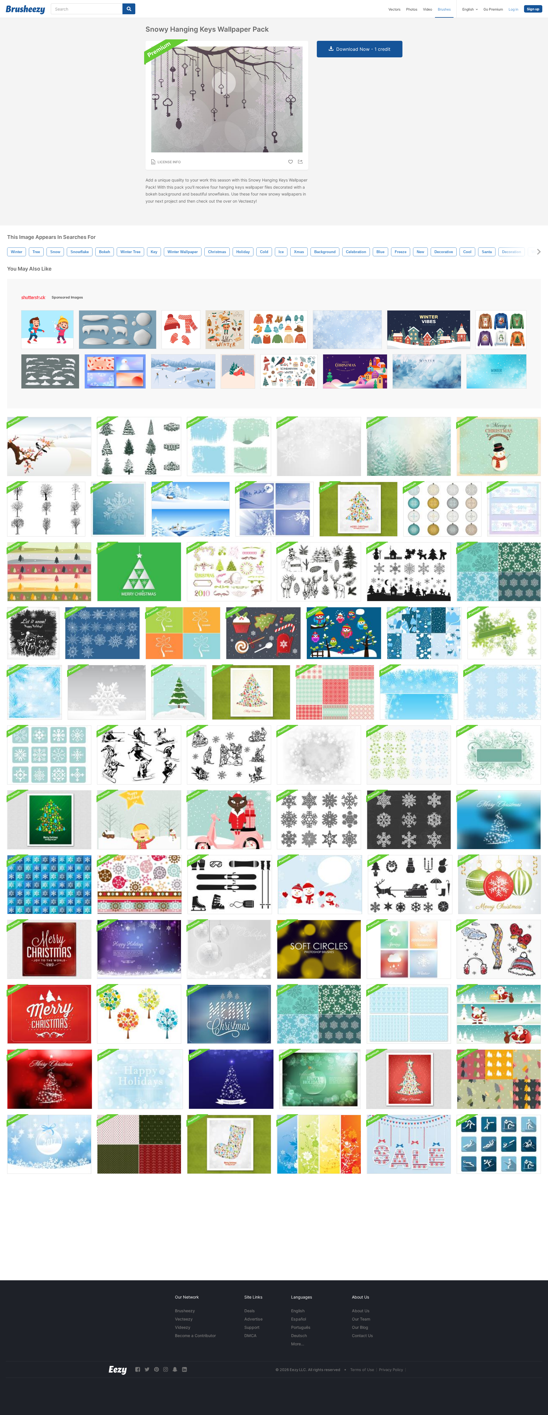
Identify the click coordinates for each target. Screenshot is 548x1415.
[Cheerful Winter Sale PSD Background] (409, 1144)
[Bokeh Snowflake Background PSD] (319, 446)
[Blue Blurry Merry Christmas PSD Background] (229, 1014)
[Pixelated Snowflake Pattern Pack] (335, 692)
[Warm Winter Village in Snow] (428, 331)
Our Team (361, 1319)
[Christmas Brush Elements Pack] (229, 571)
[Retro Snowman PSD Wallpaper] (499, 446)
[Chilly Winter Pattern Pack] (424, 633)
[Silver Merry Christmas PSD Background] (229, 949)
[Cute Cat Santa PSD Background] (229, 819)
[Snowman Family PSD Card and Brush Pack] (320, 884)
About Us (361, 1310)
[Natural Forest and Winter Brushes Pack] (319, 571)
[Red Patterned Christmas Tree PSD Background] (408, 1079)
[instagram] (165, 1369)
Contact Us (362, 1335)
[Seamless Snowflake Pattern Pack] (499, 571)
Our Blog (360, 1327)
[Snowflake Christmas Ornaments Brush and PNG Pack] (442, 509)
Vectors (394, 9)
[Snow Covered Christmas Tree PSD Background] (179, 692)
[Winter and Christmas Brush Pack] (410, 884)
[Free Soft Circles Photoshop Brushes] (319, 949)
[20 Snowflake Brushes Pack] (102, 633)
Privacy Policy (391, 1369)
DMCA (250, 1335)
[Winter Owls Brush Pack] (344, 633)
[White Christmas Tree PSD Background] (139, 571)
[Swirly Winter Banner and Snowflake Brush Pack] (499, 755)
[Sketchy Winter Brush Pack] (499, 949)
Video (427, 9)
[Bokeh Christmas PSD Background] (49, 949)
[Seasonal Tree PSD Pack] (139, 1014)
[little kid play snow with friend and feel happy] (47, 331)
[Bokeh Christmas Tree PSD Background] (358, 509)
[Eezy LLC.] (118, 1369)
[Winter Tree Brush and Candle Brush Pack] (139, 446)
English (298, 1310)
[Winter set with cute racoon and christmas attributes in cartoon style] (225, 331)
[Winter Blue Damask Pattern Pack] (409, 1014)
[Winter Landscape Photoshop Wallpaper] (49, 446)
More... (297, 1343)
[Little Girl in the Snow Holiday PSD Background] (139, 819)
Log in (513, 9)
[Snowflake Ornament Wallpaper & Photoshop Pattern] (139, 884)
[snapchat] (175, 1369)
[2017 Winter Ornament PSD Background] (49, 1144)
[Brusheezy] (25, 9)
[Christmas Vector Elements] (263, 633)
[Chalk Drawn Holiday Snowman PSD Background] (33, 633)
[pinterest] (156, 1369)
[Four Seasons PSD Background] (409, 949)
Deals (249, 1310)
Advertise (253, 1319)
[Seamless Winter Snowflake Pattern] (49, 884)
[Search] (128, 8)
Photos (411, 9)
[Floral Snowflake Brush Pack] (409, 755)
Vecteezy (184, 1319)
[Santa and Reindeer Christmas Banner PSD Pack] (499, 1014)
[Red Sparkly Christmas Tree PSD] (49, 1079)
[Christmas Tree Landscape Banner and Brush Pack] (49, 571)
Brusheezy (185, 1310)
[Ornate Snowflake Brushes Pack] (502, 692)
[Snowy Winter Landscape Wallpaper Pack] (409, 446)
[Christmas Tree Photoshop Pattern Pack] (139, 1144)
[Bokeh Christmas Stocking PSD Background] (229, 1144)
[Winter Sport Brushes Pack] (139, 755)
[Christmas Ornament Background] (499, 884)
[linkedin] (184, 1369)
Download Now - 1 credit (363, 49)
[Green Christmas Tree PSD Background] (49, 819)
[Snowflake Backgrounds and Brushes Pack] (419, 692)
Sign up (533, 9)
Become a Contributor (195, 1335)
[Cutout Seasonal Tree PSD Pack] (183, 633)
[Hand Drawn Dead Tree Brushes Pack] (46, 509)
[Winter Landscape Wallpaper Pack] (191, 509)
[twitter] (147, 1369)
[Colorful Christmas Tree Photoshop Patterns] (499, 1079)
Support (251, 1327)
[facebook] (137, 1369)
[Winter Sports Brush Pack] (230, 884)
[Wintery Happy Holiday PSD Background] (140, 1079)
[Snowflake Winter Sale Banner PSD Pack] (514, 509)
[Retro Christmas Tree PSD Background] (251, 692)
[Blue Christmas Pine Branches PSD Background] (34, 692)
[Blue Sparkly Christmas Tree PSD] (499, 819)
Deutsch (299, 1335)
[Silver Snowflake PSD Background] (107, 692)
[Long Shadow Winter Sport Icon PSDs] (499, 1144)
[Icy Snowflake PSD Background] (118, 509)
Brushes (444, 9)
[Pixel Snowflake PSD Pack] (49, 755)
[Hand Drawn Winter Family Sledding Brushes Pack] (229, 755)
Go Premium (493, 9)
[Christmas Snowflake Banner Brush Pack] (504, 633)
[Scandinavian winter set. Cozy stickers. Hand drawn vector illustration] (289, 372)
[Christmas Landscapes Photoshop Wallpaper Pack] (274, 509)
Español (298, 1319)
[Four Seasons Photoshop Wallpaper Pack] (319, 1144)
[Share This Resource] (301, 161)
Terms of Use (362, 1369)
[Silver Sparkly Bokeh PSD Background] (319, 755)
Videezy (182, 1327)
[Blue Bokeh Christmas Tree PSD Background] (231, 1079)
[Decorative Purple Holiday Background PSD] (139, 949)
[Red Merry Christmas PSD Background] (49, 1014)
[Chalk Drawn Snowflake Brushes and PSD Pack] (409, 819)
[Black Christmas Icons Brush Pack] (409, 571)
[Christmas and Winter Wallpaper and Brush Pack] (229, 446)
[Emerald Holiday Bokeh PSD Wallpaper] (319, 1079)
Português (301, 1327)
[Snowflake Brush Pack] (319, 819)
